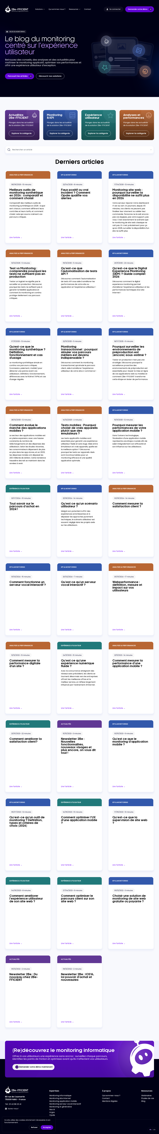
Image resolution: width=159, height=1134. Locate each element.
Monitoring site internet (60, 1098)
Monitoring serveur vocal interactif (65, 1104)
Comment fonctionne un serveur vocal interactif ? (27, 583)
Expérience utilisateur (19, 488)
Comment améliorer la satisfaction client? (25, 740)
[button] (139, 9)
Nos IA (52, 1109)
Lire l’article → (15, 237)
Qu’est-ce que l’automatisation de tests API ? (79, 271)
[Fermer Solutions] (44, 9)
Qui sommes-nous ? (111, 1095)
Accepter (47, 1127)
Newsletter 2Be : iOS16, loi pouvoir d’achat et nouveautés (77, 977)
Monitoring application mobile (63, 1101)
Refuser (34, 1127)
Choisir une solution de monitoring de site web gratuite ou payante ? (129, 899)
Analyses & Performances (21, 175)
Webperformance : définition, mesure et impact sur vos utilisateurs (127, 586)
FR (150, 1130)
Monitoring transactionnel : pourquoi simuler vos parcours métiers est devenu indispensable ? (79, 352)
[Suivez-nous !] (6, 1109)
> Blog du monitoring (17, 32)
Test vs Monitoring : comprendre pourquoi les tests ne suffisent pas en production (27, 272)
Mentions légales (109, 1101)
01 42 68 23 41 (15, 1104)
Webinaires (146, 1095)
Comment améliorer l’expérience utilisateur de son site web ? (26, 899)
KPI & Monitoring (69, 175)
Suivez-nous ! (13, 1108)
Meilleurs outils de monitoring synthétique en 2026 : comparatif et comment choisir (26, 194)
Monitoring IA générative (60, 1106)
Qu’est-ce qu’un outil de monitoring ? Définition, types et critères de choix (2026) (27, 821)
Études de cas (147, 1098)
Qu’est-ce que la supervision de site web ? (129, 820)
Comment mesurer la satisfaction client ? (127, 505)
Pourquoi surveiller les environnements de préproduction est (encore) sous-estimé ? (129, 351)
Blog (143, 1101)
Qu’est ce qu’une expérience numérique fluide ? (77, 663)
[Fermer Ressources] (79, 9)
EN (154, 1130)
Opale (52, 1115)
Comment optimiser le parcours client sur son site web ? (77, 899)
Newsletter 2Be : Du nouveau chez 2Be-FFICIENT (23, 977)
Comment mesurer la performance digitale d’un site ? (24, 663)
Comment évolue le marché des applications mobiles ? (27, 428)
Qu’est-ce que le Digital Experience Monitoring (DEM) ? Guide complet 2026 (129, 272)
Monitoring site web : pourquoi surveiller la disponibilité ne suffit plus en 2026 (130, 194)
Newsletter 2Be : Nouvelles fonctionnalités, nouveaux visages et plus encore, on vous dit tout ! (78, 746)
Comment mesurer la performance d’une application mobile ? (127, 663)
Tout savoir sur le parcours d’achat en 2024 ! (24, 506)
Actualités (66, 724)
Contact (106, 1098)
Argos (52, 1112)
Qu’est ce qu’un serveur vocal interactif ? (78, 583)
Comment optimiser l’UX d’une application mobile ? (79, 820)
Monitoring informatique (60, 1095)
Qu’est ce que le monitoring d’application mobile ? (130, 742)
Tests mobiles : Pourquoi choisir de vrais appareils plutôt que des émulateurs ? (79, 429)
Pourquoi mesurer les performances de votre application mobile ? (129, 428)
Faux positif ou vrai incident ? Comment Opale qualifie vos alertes (75, 194)
